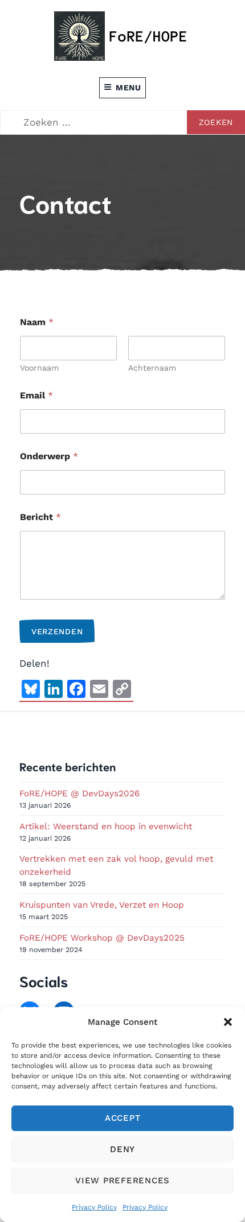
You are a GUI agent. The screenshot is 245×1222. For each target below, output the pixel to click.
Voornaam (39, 367)
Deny (122, 1149)
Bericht (40, 517)
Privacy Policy (94, 1207)
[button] (228, 1022)
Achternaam (152, 367)
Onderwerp (49, 456)
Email (36, 395)
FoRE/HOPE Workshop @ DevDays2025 (102, 938)
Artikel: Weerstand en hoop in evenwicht (105, 826)
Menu (128, 87)
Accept (123, 1118)
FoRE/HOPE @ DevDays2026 (79, 793)
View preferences (122, 1180)
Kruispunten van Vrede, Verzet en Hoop (101, 905)
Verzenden (57, 631)
